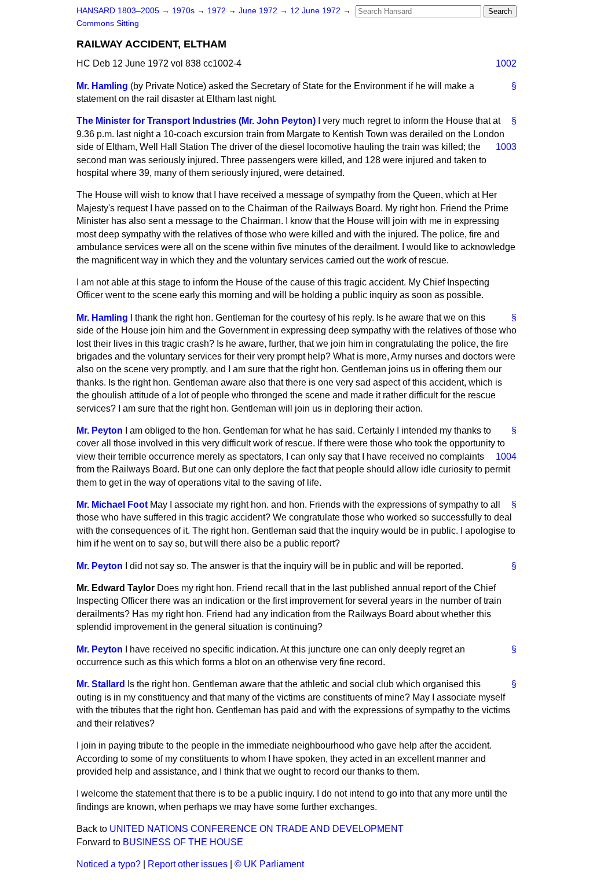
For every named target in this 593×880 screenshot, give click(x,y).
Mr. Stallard (100, 684)
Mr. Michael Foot (112, 504)
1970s (184, 10)
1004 (506, 456)
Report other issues (188, 864)
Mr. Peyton (99, 430)
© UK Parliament (269, 864)
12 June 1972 (316, 10)
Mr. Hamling (102, 86)
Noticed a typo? (108, 864)
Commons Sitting (107, 23)
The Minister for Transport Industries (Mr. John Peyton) (196, 121)
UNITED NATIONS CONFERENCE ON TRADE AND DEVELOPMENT (256, 829)
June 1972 (259, 10)
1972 (217, 10)
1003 (506, 147)
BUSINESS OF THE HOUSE (183, 842)
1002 (506, 63)
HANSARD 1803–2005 (117, 10)
